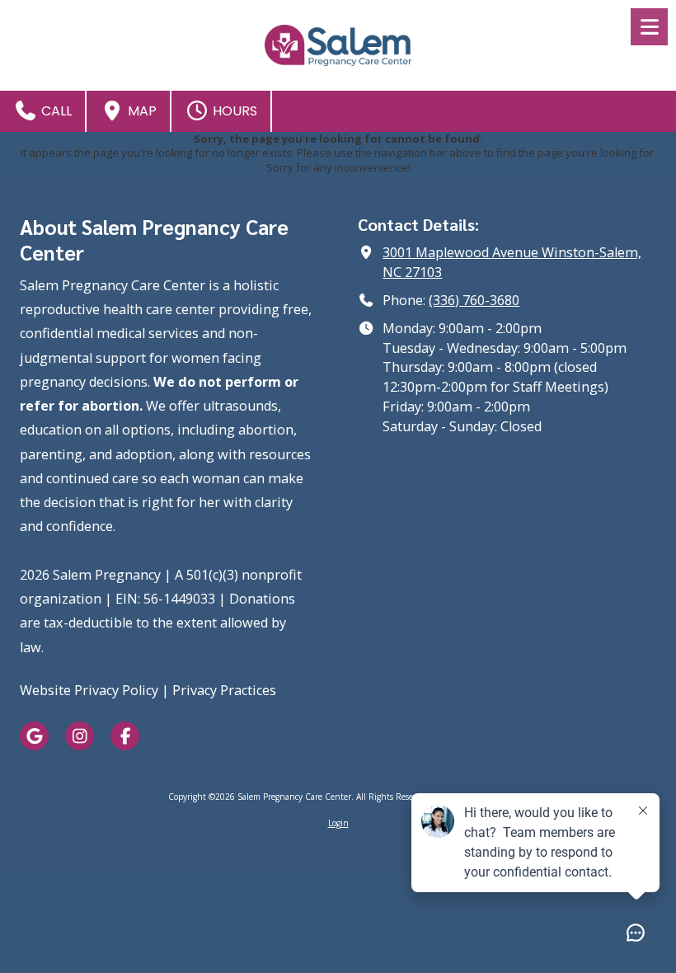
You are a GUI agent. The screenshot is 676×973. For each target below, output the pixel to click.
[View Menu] (649, 26)
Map (140, 110)
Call (55, 110)
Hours (233, 110)
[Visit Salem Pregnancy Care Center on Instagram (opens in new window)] (79, 736)
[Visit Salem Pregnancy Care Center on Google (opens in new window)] (34, 736)
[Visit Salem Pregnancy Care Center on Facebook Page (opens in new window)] (124, 736)
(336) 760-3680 (474, 300)
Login (338, 823)
